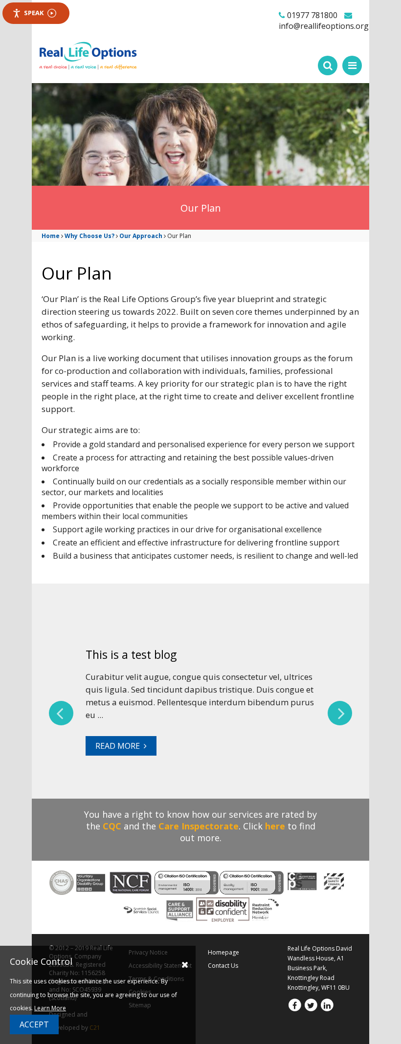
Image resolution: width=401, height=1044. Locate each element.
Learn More (50, 1008)
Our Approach (140, 236)
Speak (34, 12)
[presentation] (61, 713)
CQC (112, 826)
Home (51, 236)
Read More (119, 745)
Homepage (223, 952)
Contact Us (223, 965)
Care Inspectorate (198, 826)
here (275, 826)
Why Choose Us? (89, 236)
